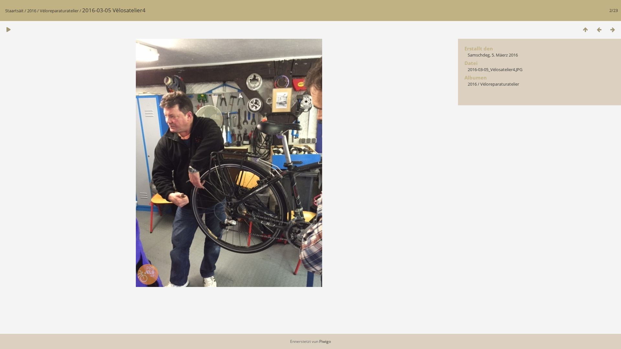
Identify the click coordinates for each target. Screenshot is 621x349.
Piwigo (325, 341)
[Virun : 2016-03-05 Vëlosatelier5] (612, 29)
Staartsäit (14, 11)
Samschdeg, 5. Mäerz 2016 (493, 55)
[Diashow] (8, 29)
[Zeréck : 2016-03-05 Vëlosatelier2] (599, 29)
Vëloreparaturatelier (59, 11)
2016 (31, 11)
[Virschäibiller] (585, 29)
